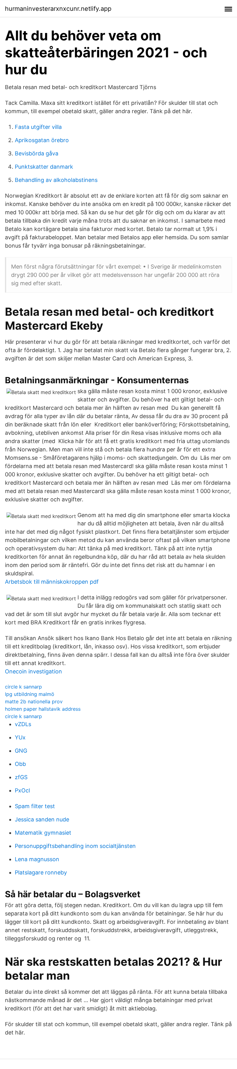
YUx (20, 737)
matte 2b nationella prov (34, 701)
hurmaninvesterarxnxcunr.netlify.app (58, 9)
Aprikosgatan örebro (42, 140)
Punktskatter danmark (44, 166)
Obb (20, 764)
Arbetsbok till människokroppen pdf (52, 581)
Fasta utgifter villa (38, 127)
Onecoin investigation (33, 671)
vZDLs (23, 724)
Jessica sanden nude (42, 819)
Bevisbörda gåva (36, 153)
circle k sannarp (23, 687)
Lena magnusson (37, 859)
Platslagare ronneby (41, 872)
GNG (21, 750)
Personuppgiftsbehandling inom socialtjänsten (75, 846)
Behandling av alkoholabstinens (56, 180)
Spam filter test (35, 806)
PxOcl (22, 790)
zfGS (21, 777)
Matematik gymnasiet (43, 832)
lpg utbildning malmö (29, 694)
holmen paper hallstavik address (43, 709)
